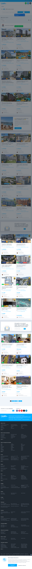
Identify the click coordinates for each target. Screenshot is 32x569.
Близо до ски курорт (23, 435)
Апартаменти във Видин (24, 547)
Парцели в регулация (13, 476)
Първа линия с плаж (23, 531)
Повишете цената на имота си (14, 520)
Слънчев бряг (2, 446)
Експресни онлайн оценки (4, 468)
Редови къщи (12, 428)
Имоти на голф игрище (13, 532)
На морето (22, 434)
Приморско (2, 447)
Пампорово (2, 449)
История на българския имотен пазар (5, 512)
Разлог (12, 448)
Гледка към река (13, 538)
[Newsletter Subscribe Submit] (13, 410)
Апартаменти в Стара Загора (4, 547)
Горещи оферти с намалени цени (25, 503)
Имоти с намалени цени (14, 503)
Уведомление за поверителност (18, 419)
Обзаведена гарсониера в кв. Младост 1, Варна (6, 309)
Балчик (22, 450)
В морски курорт (3, 434)
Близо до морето (3, 435)
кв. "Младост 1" (7, 310)
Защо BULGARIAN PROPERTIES (16, 553)
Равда (22, 446)
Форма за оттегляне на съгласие (5, 459)
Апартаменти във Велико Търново (15, 547)
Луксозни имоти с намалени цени (15, 504)
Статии (1, 513)
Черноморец (2, 450)
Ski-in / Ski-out (2, 532)
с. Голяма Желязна (24, 310)
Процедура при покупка (14, 518)
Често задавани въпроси (4, 519)
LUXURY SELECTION (3, 533)
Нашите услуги (26, 553)
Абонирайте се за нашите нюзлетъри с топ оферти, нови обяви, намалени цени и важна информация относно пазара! (21, 325)
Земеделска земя (23, 311)
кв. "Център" (6, 388)
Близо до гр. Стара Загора (20, 388)
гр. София (18, 289)
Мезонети (2, 426)
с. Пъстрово (25, 388)
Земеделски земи (23, 476)
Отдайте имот (12, 466)
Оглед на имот (8, 553)
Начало (2, 553)
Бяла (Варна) (12, 447)
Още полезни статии (23, 520)
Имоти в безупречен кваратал (24, 533)
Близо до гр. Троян (19, 310)
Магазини (12, 477)
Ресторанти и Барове (23, 477)
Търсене (4, 553)
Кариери (22, 459)
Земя (21, 389)
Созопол (12, 445)
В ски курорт (12, 435)
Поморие (22, 447)
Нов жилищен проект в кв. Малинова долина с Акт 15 (21, 244)
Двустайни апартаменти (24, 424)
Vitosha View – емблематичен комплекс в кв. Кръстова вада (7, 244)
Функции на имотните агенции (24, 518)
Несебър (12, 446)
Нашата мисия (22, 553)
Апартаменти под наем (3, 545)
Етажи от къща (2, 428)
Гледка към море (3, 538)
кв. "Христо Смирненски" (8, 289)
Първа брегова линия (13, 531)
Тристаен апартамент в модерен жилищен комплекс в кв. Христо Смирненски (7, 287)
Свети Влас (22, 445)
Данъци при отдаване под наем (25, 519)
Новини (12, 512)
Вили (21, 427)
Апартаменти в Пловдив (24, 546)
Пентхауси (12, 426)
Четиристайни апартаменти (14, 425)
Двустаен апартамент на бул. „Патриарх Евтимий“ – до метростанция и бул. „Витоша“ (7, 386)
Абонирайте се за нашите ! (7, 408)
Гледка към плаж (23, 538)
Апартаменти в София (23, 545)
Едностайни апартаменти (14, 424)
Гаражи (22, 426)
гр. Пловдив (4, 289)
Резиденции (22, 428)
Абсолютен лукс (23, 532)
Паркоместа (2, 427)
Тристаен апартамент (8, 290)
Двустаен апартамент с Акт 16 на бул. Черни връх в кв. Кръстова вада (22, 287)
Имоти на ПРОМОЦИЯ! (3, 503)
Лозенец (22, 449)
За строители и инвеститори (14, 486)
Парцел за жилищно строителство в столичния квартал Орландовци (8, 365)
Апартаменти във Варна (3, 546)
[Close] (31, 554)
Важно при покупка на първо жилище (5, 518)
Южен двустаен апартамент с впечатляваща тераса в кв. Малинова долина (21, 266)
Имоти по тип (12, 475)
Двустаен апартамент (23, 290)
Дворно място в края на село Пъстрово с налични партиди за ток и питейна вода (22, 386)
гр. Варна (4, 310)
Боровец (22, 448)
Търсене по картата (3, 475)
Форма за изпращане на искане (15, 459)
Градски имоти (13, 545)
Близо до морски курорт (14, 434)
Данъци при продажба (13, 519)
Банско (1, 448)
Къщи (11, 427)
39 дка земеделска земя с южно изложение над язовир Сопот (22, 309)
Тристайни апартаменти (4, 425)
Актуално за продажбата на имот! (25, 486)
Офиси (1, 477)
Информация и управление (22, 565)
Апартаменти (22, 475)
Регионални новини (23, 512)
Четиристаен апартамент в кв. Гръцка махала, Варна (22, 344)
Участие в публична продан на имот (5, 520)
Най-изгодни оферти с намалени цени (5, 504)
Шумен (1, 445)
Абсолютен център (3, 531)
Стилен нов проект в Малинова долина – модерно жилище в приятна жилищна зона (7, 266)
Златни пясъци (13, 450)
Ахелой (12, 449)
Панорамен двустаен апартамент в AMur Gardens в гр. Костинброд (7, 344)
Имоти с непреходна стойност (14, 533)
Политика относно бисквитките (25, 419)
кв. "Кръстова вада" (22, 289)
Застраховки (22, 468)
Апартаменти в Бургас (13, 546)
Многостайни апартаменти (24, 425)
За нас (11, 553)
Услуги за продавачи (3, 486)
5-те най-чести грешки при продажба (15, 487)
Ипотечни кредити (13, 468)
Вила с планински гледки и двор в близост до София (22, 365)
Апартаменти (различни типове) (5, 424)
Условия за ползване (11, 419)
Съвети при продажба (23, 487)
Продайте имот (2, 466)
